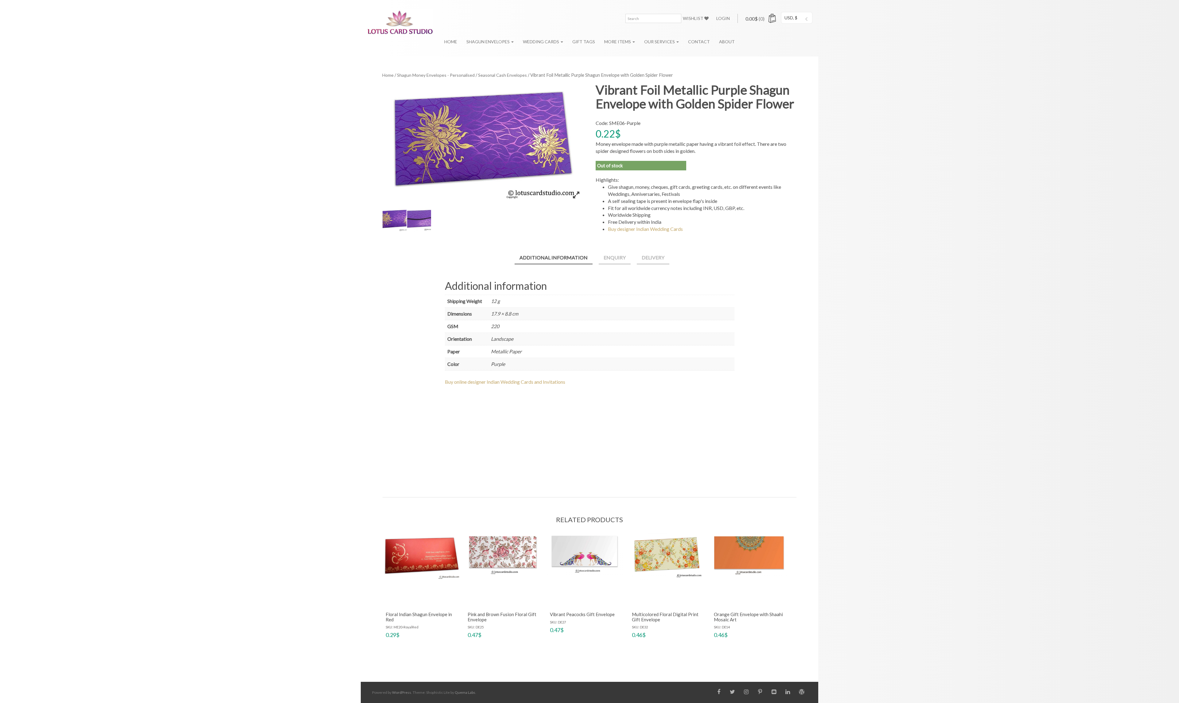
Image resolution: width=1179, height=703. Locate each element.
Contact (699, 41)
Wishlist (693, 18)
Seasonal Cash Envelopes (502, 75)
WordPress (401, 692)
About (727, 41)
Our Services (660, 41)
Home (450, 41)
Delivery (653, 257)
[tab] (554, 258)
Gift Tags (583, 41)
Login (723, 18)
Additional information (553, 257)
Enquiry (615, 257)
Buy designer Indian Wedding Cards (645, 229)
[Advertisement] (589, 436)
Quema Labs (465, 692)
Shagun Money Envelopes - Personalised (436, 75)
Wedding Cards (541, 41)
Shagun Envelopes (488, 41)
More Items (618, 41)
